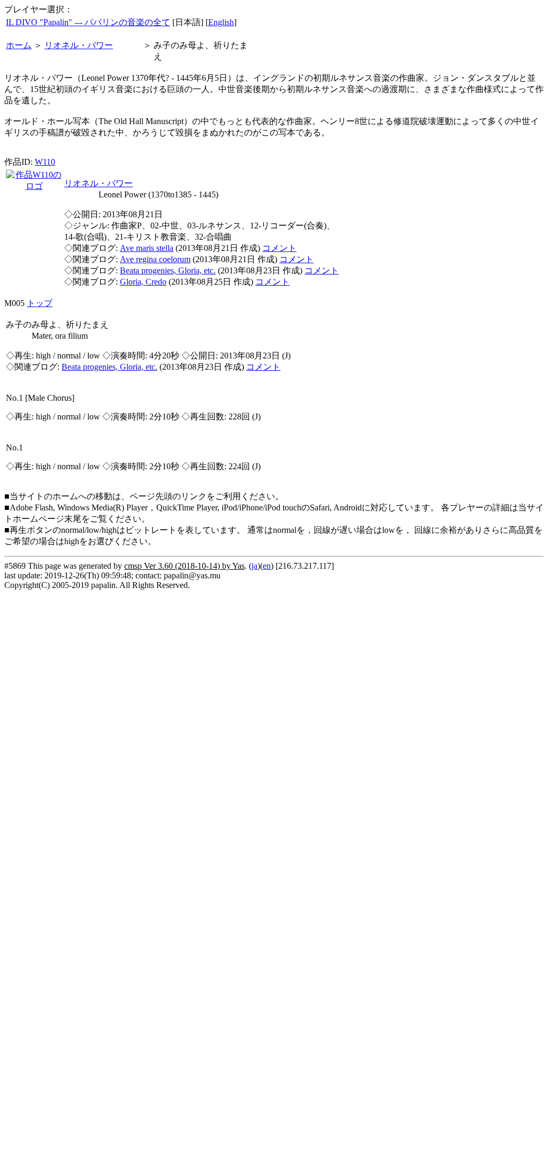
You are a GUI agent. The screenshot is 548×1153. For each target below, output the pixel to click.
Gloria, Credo (143, 281)
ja (254, 565)
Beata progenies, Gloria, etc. (168, 270)
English (221, 22)
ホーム (19, 45)
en (267, 565)
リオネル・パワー (78, 45)
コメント (279, 248)
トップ (39, 303)
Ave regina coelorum (155, 259)
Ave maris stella (146, 248)
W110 (45, 161)
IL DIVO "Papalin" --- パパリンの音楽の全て (88, 22)
